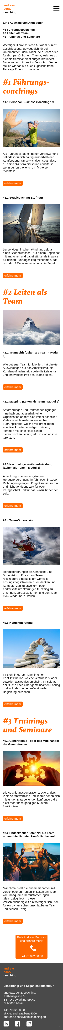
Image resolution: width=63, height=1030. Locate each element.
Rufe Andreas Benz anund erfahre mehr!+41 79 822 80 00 (31, 947)
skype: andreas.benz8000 (20, 1013)
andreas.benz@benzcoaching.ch (25, 1017)
